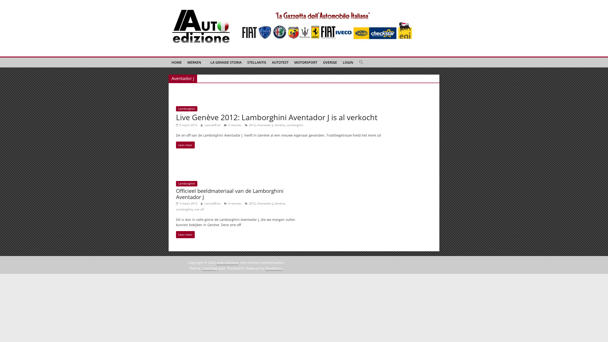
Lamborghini (186, 109)
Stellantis (256, 62)
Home (176, 62)
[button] (361, 62)
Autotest (280, 62)
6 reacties (235, 203)
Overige (330, 62)
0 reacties (235, 125)
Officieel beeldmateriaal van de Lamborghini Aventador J (230, 193)
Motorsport (305, 62)
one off (199, 209)
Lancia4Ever (213, 125)
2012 (252, 125)
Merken (194, 62)
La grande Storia (226, 62)
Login (348, 62)
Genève (280, 125)
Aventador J (265, 125)
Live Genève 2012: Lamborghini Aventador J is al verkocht (276, 117)
